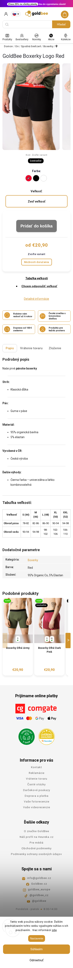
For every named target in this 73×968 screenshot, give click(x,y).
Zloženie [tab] (55, 348)
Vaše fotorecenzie (36, 801)
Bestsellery (22, 39)
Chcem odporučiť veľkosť (39, 286)
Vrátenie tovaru (36, 778)
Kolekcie (66, 39)
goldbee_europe (39, 889)
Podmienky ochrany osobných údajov (36, 854)
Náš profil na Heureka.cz (37, 836)
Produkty (7, 39)
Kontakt (36, 767)
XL (52, 638)
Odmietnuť (36, 960)
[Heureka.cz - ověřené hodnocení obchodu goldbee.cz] (45, 735)
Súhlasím (36, 949)
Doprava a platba (36, 795)
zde (54, 930)
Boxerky (33, 560)
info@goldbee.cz (39, 878)
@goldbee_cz (39, 895)
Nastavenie (36, 938)
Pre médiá (36, 842)
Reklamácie (36, 772)
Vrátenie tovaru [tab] (31, 348)
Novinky (36, 39)
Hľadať (61, 24)
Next (69, 640)
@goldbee (39, 900)
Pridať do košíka (36, 226)
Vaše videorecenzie (36, 807)
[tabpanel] (17, 636)
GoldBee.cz (39, 883)
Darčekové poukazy (36, 790)
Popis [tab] (10, 348)
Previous (6, 640)
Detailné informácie (36, 298)
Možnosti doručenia (36, 262)
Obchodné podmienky (36, 848)
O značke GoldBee (36, 831)
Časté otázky (36, 784)
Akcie (51, 39)
